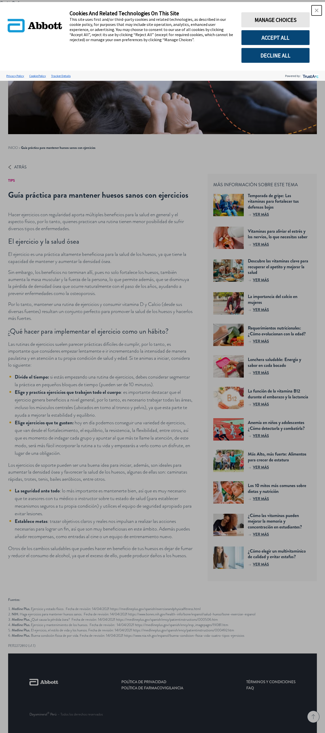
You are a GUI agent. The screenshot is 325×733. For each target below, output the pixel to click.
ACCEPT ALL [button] (275, 37)
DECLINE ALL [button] (275, 55)
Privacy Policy (15, 76)
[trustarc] (310, 76)
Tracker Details (61, 76)
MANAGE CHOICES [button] (276, 19)
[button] (317, 10)
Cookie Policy (37, 76)
